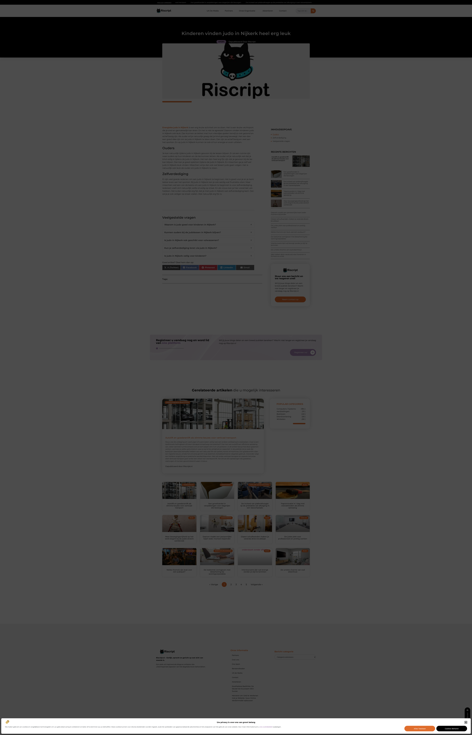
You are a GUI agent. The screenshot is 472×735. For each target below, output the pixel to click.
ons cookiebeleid (266, 727)
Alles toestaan (420, 729)
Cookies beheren (452, 729)
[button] (466, 722)
